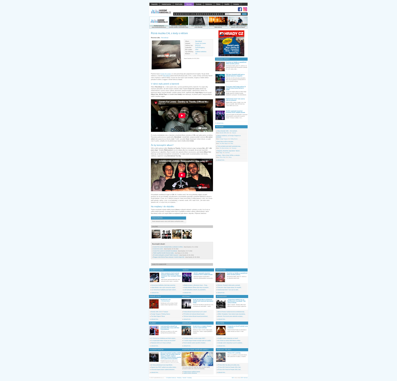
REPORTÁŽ (232, 25)
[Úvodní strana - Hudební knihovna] (162, 10)
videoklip (199, 27)
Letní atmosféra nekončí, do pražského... (195, 290)
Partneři (184, 377)
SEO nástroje (244, 377)
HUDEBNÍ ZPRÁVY (223, 59)
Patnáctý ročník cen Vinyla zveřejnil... (161, 343)
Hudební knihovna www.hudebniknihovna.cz (159, 26)
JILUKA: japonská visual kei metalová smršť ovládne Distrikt (235, 111)
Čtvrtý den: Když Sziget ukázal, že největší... (229, 287)
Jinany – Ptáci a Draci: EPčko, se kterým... (229, 155)
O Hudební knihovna (171, 377)
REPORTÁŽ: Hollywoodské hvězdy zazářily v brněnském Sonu (178, 26)
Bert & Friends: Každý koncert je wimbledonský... (231, 312)
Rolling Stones (234, 138)
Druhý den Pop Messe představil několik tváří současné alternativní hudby (203, 301)
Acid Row (227, 152)
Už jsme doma (166, 301)
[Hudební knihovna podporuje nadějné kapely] (197, 359)
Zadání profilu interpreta (190, 373)
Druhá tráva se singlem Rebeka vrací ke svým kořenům (202, 327)
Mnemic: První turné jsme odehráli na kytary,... (231, 316)
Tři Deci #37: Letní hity (234, 353)
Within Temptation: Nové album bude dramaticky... (232, 314)
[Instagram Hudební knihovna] (245, 9)
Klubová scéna (157, 270)
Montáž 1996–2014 (224, 132)
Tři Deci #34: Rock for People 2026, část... (229, 369)
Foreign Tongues (224, 138)
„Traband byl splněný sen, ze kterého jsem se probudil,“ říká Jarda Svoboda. (236, 301)
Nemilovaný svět (165, 299)
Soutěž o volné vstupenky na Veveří (228, 338)
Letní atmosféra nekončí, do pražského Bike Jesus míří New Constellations (170, 328)
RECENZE (220, 127)
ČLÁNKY (153, 323)
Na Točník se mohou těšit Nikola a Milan (229, 340)
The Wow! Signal (224, 143)
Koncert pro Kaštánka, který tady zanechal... (164, 285)
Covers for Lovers (200, 43)
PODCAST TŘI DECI (224, 350)
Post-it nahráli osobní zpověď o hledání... (194, 343)
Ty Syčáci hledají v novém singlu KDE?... (194, 338)
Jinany (230, 157)
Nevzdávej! (164, 37)
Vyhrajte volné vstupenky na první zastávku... (230, 343)
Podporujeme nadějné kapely (191, 371)
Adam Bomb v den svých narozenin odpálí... (164, 287)
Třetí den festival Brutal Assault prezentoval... (195, 316)
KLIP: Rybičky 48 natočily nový (198, 26)
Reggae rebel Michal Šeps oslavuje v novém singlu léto (168, 257)
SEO (233, 377)
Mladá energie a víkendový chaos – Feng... (196, 285)
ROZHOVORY (222, 296)
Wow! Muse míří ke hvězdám (225, 141)
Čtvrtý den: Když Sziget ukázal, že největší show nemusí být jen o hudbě (236, 88)
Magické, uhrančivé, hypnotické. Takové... (228, 151)
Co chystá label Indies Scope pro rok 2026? (163, 340)
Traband (234, 132)
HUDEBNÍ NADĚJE (157, 350)
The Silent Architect (224, 148)
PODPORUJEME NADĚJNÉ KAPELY (195, 350)
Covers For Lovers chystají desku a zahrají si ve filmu (168, 247)
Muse (232, 143)
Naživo (186, 270)
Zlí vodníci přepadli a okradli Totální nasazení (165, 255)
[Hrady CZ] (231, 43)
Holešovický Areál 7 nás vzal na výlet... (228, 290)
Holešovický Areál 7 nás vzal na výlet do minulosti (235, 99)
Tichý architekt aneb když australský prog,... (229, 146)
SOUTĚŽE (220, 323)
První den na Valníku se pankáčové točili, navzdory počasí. (236, 63)
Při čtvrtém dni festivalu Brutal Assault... (194, 314)
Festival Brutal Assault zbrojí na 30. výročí (195, 312)
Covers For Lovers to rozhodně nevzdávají (165, 251)
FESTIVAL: (212, 25)
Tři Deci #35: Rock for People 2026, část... (229, 367)
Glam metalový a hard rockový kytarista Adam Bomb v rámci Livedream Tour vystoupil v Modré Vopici (171, 275)
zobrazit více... (220, 123)
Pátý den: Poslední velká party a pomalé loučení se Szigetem (235, 75)
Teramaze (234, 148)
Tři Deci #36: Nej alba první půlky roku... (229, 365)
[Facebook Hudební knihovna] (239, 9)
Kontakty (189, 377)
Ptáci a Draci (223, 157)
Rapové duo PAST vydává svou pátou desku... (164, 367)
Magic (221, 152)
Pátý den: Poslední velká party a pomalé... (229, 285)
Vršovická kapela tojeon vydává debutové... (163, 369)
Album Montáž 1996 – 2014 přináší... (227, 131)
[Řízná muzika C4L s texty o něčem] (156, 234)
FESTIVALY (186, 296)
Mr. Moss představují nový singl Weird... (162, 365)
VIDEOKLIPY (186, 323)
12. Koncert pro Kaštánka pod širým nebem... (164, 290)
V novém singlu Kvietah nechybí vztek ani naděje (197, 340)
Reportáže (221, 270)
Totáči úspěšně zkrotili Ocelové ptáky (163, 253)
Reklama (179, 377)
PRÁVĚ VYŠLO (155, 296)
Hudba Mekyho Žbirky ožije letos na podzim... (196, 287)
